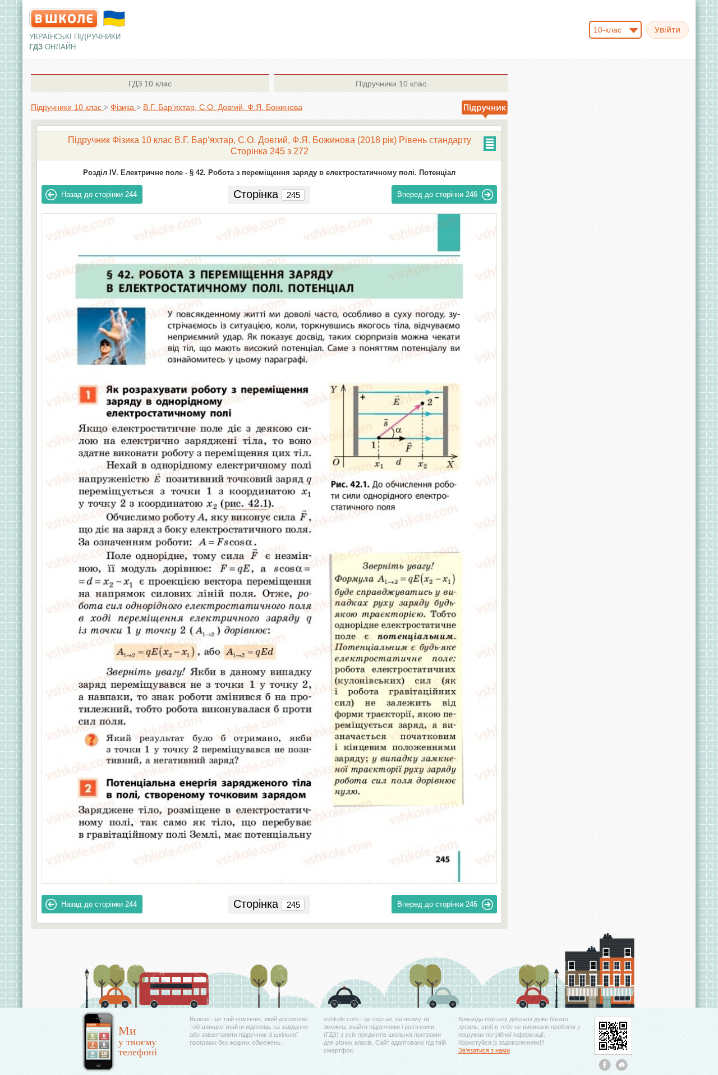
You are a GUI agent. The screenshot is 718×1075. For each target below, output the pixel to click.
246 (437, 194)
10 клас (150, 83)
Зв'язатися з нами (484, 1050)
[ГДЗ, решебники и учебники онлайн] (64, 18)
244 (99, 194)
